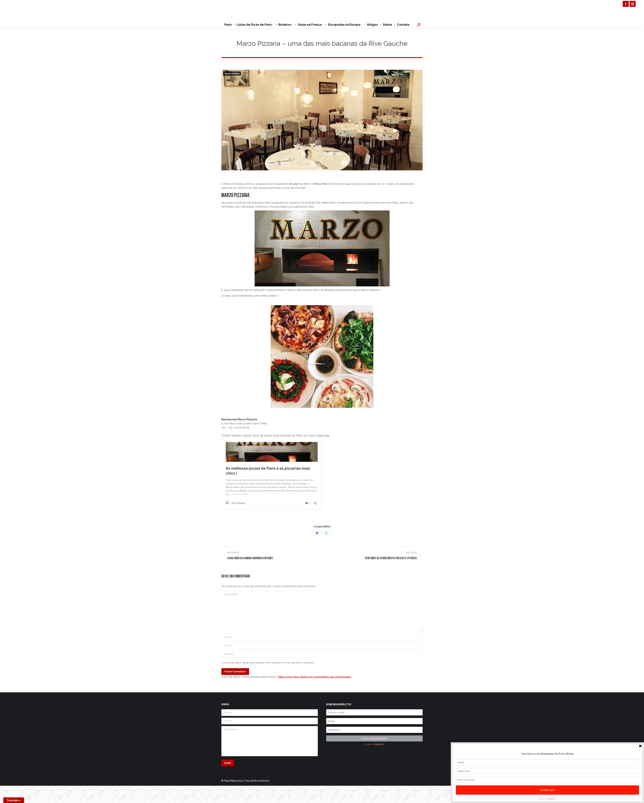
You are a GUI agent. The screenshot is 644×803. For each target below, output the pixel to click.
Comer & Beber (232, 73)
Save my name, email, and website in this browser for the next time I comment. (269, 662)
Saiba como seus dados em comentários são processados (314, 676)
